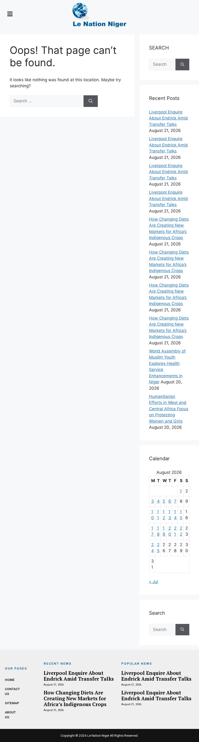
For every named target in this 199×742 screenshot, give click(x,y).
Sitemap (10, 703)
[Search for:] (46, 100)
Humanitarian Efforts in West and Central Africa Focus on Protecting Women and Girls (168, 409)
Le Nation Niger (98, 735)
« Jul (153, 581)
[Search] (90, 101)
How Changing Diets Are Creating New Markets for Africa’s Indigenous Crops (75, 698)
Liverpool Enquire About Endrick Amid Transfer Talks (168, 118)
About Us (10, 714)
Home (10, 680)
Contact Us (10, 691)
